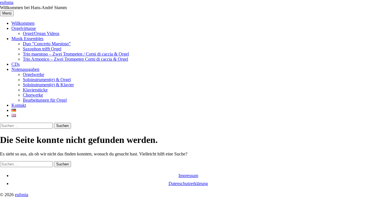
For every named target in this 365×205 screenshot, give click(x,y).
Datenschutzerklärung (188, 183)
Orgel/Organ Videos (41, 33)
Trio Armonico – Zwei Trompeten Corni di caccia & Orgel (75, 59)
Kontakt (18, 105)
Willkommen (23, 23)
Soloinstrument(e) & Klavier (48, 84)
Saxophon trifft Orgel (42, 48)
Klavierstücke (35, 89)
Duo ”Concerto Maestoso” (47, 43)
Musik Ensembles (27, 38)
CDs (15, 64)
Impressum (188, 175)
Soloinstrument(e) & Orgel (47, 79)
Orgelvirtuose (23, 28)
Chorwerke (33, 95)
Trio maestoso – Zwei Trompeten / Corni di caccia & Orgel (76, 54)
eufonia (6, 2)
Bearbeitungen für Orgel (45, 100)
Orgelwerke (33, 74)
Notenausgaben (25, 69)
